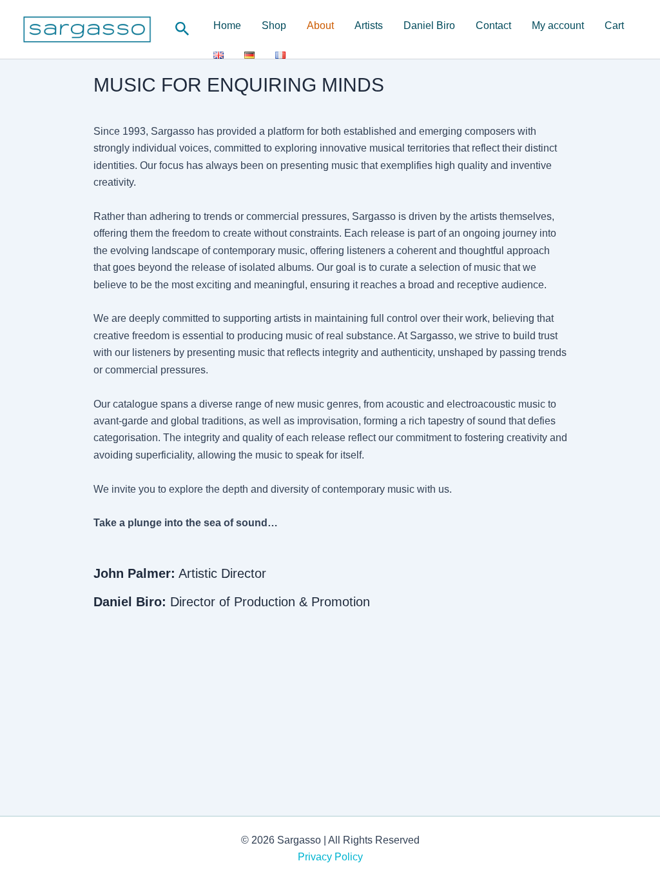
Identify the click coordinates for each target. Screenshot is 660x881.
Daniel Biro (429, 25)
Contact (493, 25)
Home (227, 25)
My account (558, 25)
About (320, 25)
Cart (614, 25)
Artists (368, 25)
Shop (274, 25)
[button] (182, 29)
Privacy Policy (330, 856)
